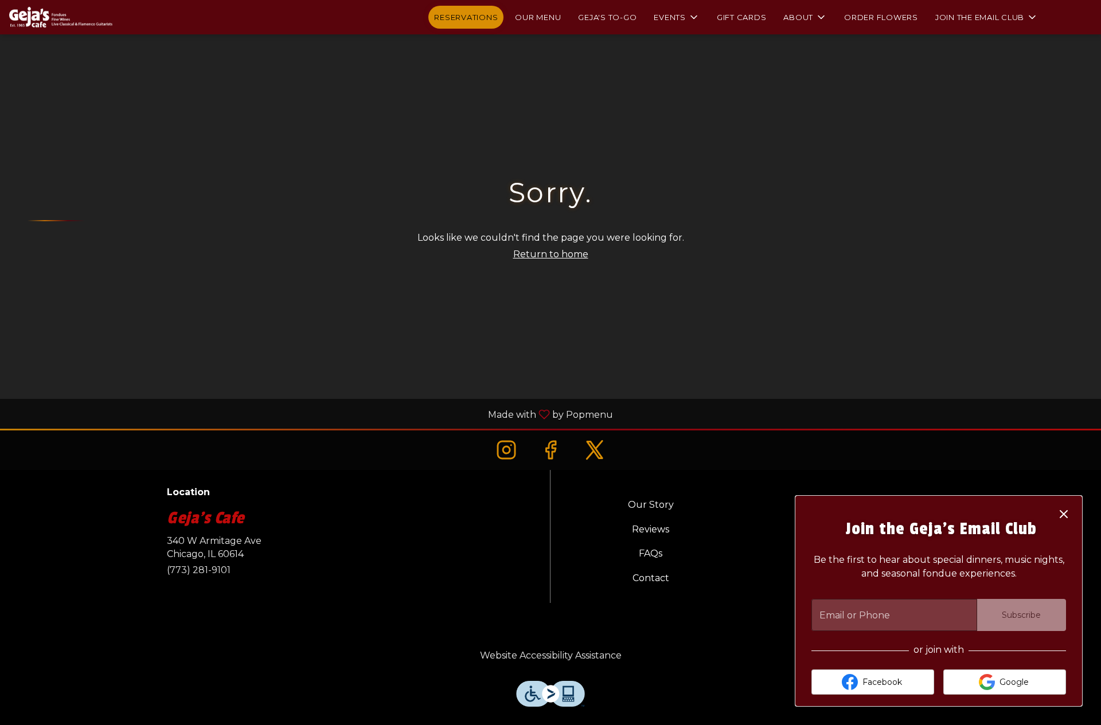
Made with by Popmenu (311, 414)
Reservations (466, 17)
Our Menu (538, 17)
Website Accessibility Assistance (551, 655)
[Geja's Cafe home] (60, 17)
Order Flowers (881, 17)
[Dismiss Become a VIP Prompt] (1063, 514)
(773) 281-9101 (199, 570)
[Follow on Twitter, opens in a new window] (594, 449)
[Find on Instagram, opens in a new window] (506, 449)
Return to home (550, 254)
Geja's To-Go (607, 17)
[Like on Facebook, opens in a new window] (550, 449)
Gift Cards (742, 17)
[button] (676, 17)
